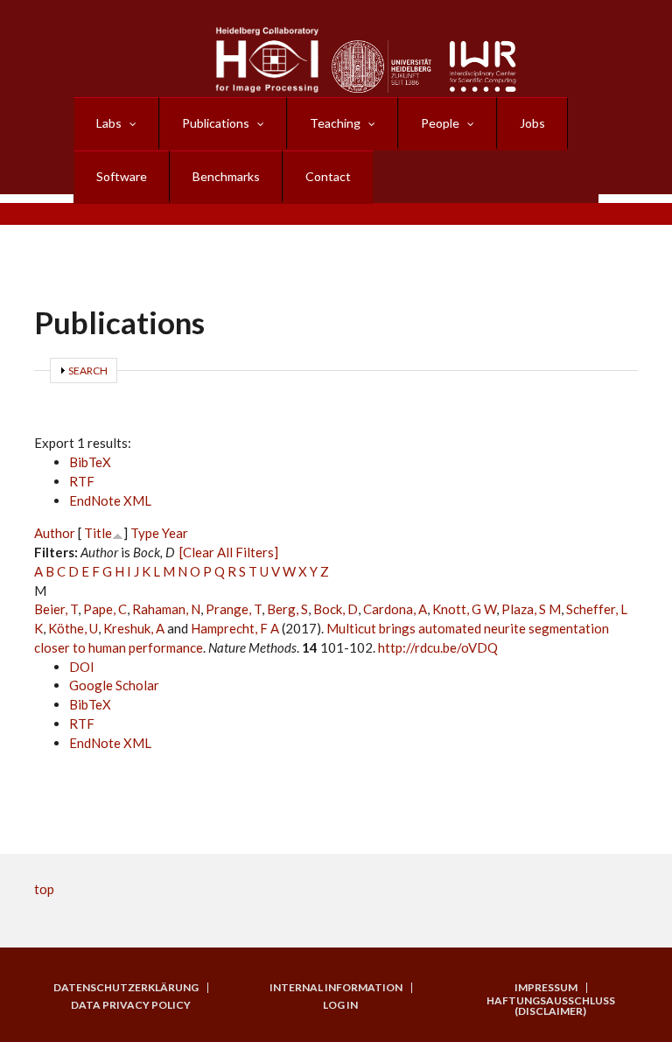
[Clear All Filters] (228, 552)
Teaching (335, 122)
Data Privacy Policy (131, 1005)
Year (175, 533)
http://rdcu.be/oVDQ (438, 647)
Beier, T (56, 609)
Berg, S (287, 609)
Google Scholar (114, 685)
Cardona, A (395, 609)
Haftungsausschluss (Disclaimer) (550, 1006)
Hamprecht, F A (235, 628)
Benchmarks (226, 176)
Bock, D (335, 609)
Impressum (546, 988)
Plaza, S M (531, 609)
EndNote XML (110, 500)
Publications (215, 122)
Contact (328, 176)
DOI (81, 667)
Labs (109, 122)
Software (121, 176)
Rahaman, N (166, 609)
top (44, 889)
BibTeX (90, 462)
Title (98, 533)
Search (88, 370)
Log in (340, 1005)
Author (54, 533)
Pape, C (105, 609)
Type (144, 533)
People (440, 122)
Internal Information (336, 988)
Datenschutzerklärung (126, 988)
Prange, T (234, 609)
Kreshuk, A (133, 628)
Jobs (532, 122)
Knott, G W (464, 609)
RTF (81, 481)
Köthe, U (73, 628)
